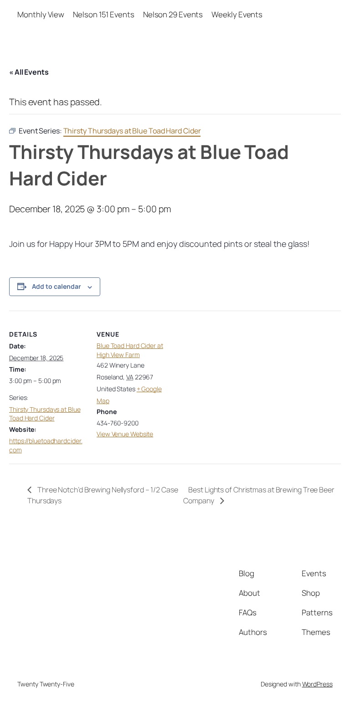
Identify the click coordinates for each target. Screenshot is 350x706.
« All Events (29, 72)
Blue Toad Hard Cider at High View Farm (130, 350)
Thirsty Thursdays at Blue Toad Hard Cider (45, 414)
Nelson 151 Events (103, 14)
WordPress (317, 684)
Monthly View (40, 14)
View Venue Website (125, 434)
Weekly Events (236, 14)
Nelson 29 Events (173, 14)
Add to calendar (56, 286)
